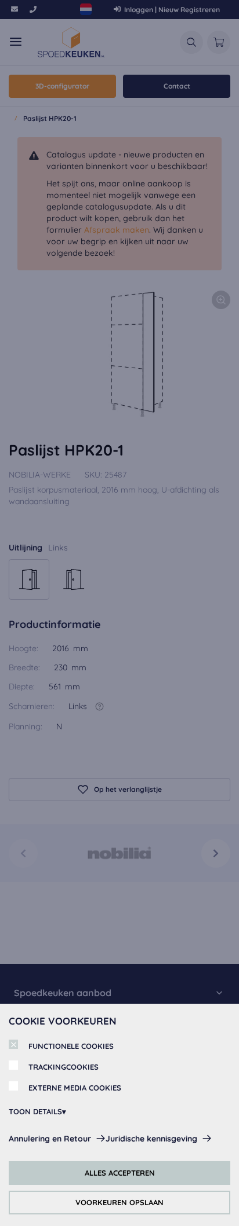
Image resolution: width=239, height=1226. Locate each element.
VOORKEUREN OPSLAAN (119, 1202)
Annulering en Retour (50, 1138)
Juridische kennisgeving (151, 1138)
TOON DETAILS (35, 1111)
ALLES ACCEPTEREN (120, 1172)
